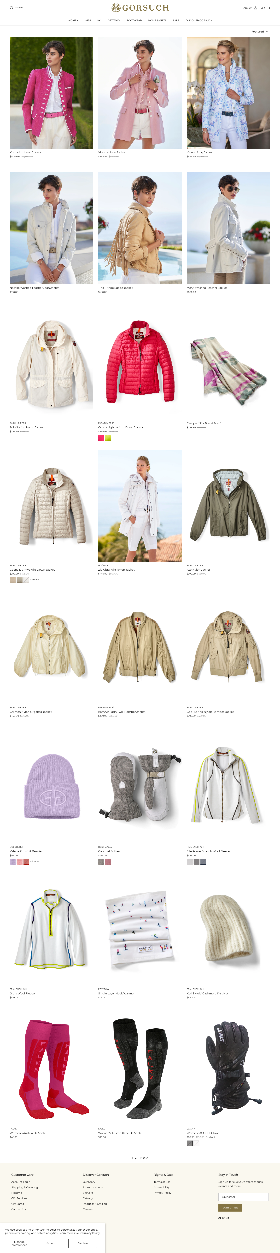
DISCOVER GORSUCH (199, 20)
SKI (99, 20)
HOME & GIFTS (157, 20)
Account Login (20, 1181)
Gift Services (19, 1198)
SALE (176, 20)
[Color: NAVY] (203, 862)
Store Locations (93, 1187)
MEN (88, 20)
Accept (51, 1243)
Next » (144, 1157)
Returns (16, 1192)
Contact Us (18, 1209)
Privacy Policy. (91, 1233)
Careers (88, 1209)
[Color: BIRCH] (13, 580)
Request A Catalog (95, 1203)
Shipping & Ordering (24, 1187)
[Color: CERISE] (108, 862)
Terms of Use (162, 1181)
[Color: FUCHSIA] (101, 438)
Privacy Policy (162, 1192)
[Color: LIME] (108, 438)
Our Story (89, 1181)
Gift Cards (17, 1203)
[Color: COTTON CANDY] (20, 862)
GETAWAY (114, 20)
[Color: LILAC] (13, 862)
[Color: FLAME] (26, 862)
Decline (83, 1243)
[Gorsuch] (140, 7)
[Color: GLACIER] (190, 862)
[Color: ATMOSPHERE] (20, 580)
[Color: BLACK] (190, 1143)
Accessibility (161, 1187)
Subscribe (230, 1207)
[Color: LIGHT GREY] (101, 862)
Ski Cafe (88, 1192)
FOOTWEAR (134, 20)
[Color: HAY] (196, 862)
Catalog (88, 1198)
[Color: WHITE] (26, 580)
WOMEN (73, 20)
